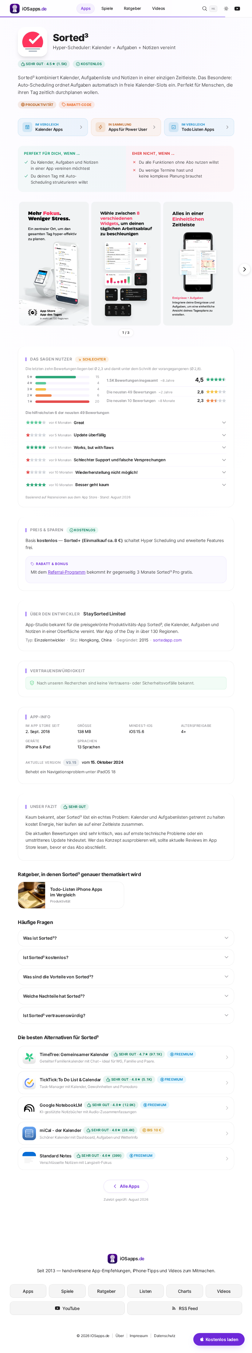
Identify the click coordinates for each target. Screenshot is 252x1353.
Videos (158, 8)
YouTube (71, 1308)
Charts (184, 1291)
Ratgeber (132, 8)
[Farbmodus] (226, 9)
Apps (85, 8)
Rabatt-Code (79, 105)
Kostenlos (91, 64)
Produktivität (39, 105)
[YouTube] (237, 9)
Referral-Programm (66, 572)
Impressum (139, 1335)
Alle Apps (130, 1186)
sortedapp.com (167, 640)
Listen (146, 1291)
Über (120, 1335)
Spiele (107, 8)
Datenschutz (164, 1335)
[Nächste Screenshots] (244, 269)
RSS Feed (188, 1308)
